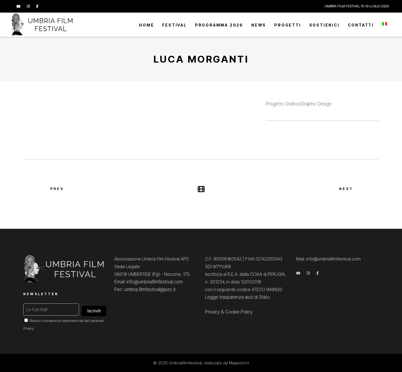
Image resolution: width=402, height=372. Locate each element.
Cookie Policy (239, 312)
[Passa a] (384, 25)
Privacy (28, 328)
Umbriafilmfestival (185, 362)
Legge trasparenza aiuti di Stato (237, 297)
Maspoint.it (239, 362)
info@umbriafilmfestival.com (333, 259)
